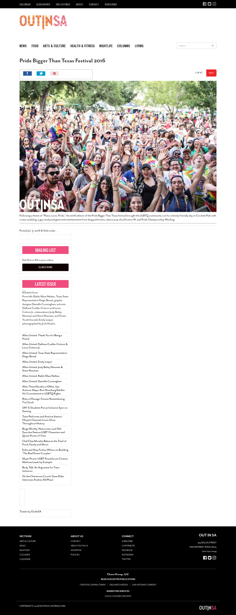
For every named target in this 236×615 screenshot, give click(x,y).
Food (35, 46)
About (79, 4)
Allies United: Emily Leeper (37, 361)
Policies (75, 554)
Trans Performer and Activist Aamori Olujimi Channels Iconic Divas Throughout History (42, 420)
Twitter (126, 559)
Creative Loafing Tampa (93, 584)
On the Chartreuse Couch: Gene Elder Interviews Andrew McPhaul (43, 478)
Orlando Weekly (119, 584)
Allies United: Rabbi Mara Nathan (40, 376)
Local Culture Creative (118, 596)
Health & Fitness (82, 46)
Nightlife (106, 46)
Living (139, 46)
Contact (94, 4)
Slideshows (43, 4)
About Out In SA (79, 545)
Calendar (25, 4)
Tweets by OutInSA (30, 511)
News (23, 46)
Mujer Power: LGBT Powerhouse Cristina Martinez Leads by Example (45, 460)
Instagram (127, 554)
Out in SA (43, 22)
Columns (123, 46)
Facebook (127, 550)
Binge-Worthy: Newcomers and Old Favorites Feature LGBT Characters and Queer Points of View (43, 432)
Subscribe (111, 4)
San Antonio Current (144, 584)
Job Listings (63, 4)
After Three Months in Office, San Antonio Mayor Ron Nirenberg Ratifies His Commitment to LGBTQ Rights (43, 390)
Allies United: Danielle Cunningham (42, 381)
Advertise (76, 550)
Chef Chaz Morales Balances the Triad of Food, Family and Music (44, 442)
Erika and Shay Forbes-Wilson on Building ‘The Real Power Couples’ (45, 451)
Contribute (128, 545)
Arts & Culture (54, 46)
